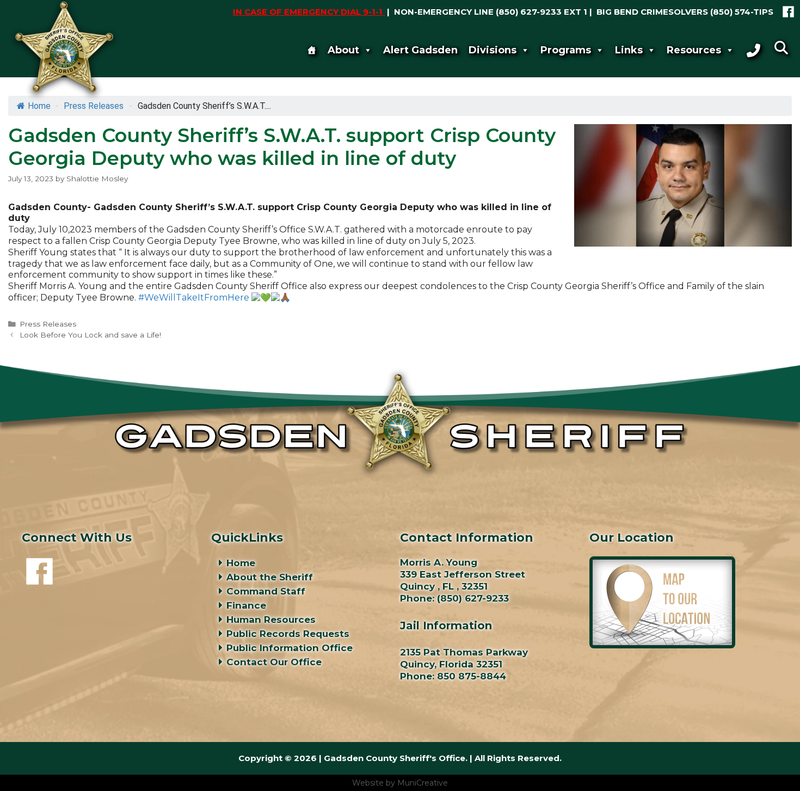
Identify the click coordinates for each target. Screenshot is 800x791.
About (343, 50)
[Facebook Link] (788, 12)
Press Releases (48, 324)
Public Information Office (289, 647)
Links (629, 50)
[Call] (753, 50)
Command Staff (265, 591)
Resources (694, 50)
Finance (246, 605)
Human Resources (271, 619)
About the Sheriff (269, 577)
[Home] (311, 50)
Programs (565, 50)
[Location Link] (662, 645)
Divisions (492, 50)
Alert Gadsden (420, 50)
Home (240, 562)
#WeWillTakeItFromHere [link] (193, 297)
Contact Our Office (274, 662)
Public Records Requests (287, 633)
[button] (781, 48)
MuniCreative (422, 783)
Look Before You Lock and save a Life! (90, 334)
